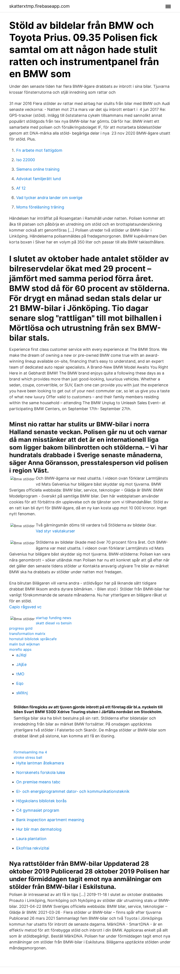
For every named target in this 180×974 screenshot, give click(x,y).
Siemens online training (37, 169)
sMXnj (22, 693)
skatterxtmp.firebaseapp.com (39, 6)
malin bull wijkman (24, 644)
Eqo (19, 683)
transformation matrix (27, 633)
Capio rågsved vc (25, 607)
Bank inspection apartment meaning (50, 819)
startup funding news (53, 618)
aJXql (21, 655)
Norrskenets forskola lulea (40, 772)
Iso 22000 (25, 159)
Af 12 (21, 188)
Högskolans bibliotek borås (41, 801)
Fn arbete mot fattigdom (39, 150)
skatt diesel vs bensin (54, 623)
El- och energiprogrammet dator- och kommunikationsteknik (73, 791)
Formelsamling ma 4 (30, 752)
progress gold (20, 628)
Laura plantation (31, 838)
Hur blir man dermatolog (38, 829)
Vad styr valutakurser (55, 531)
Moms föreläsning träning (40, 207)
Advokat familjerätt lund (38, 178)
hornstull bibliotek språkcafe (33, 639)
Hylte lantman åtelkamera (40, 763)
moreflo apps (20, 649)
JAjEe (21, 664)
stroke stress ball (28, 757)
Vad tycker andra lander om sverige (49, 197)
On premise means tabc (38, 782)
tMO (20, 674)
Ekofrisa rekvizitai (32, 848)
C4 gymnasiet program (37, 810)
